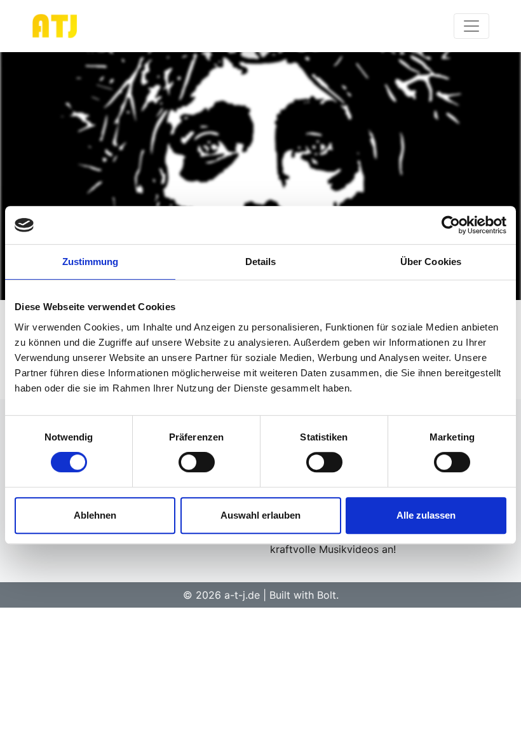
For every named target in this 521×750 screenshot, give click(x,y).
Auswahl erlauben (260, 515)
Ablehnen (95, 515)
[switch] (197, 462)
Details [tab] (260, 261)
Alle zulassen (426, 515)
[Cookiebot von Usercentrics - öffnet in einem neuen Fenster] (450, 225)
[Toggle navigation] (471, 26)
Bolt (326, 595)
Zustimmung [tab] (90, 261)
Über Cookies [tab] (430, 261)
